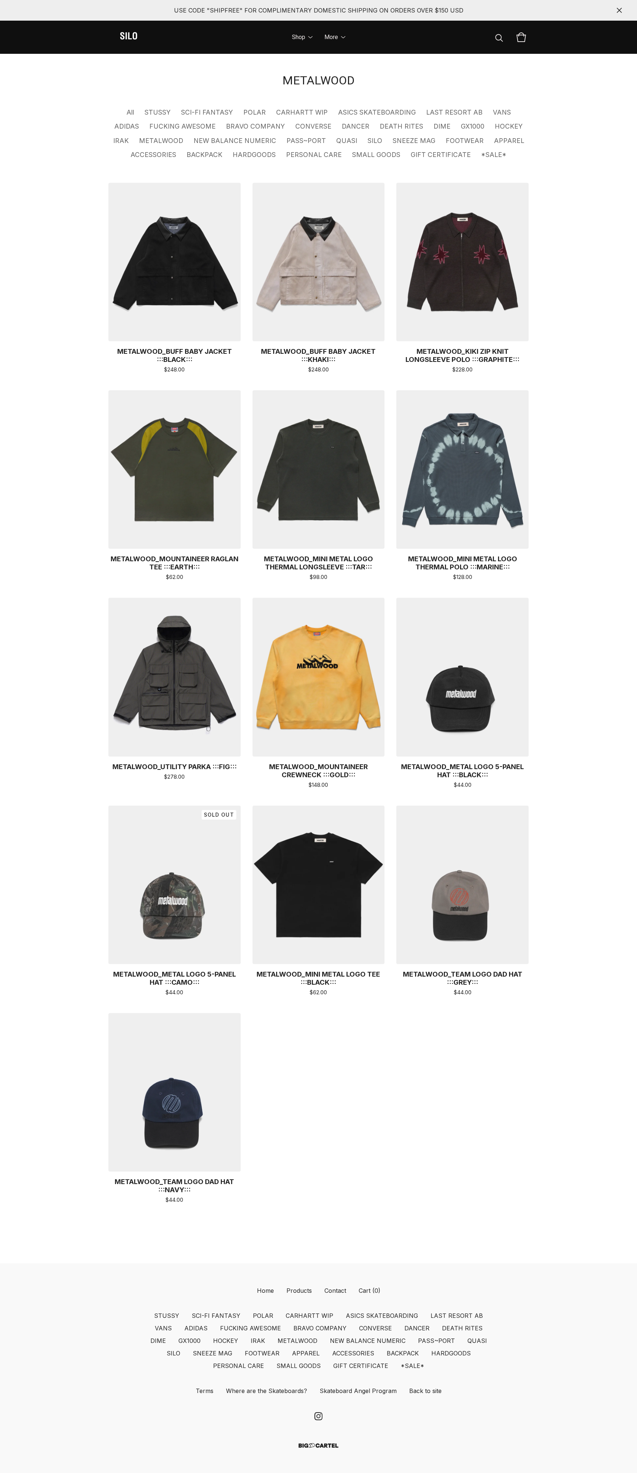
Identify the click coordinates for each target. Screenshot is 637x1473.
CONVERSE (313, 126)
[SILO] (128, 37)
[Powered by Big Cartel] (318, 1445)
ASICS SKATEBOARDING (377, 112)
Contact (335, 1290)
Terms (204, 1391)
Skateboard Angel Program (358, 1391)
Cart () (369, 1290)
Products (299, 1290)
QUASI (346, 140)
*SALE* (494, 154)
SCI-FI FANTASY (207, 112)
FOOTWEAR (465, 140)
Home (265, 1290)
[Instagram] (318, 1416)
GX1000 (472, 126)
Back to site (425, 1391)
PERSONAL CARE (314, 154)
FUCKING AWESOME (182, 126)
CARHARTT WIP (302, 112)
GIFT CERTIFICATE (441, 154)
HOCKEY (509, 126)
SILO (375, 140)
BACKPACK (204, 154)
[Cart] (521, 37)
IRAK (121, 140)
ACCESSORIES (153, 154)
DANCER (355, 126)
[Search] (499, 37)
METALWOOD (161, 140)
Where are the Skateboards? (266, 1391)
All (130, 112)
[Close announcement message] (619, 10)
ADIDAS (126, 126)
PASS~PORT (306, 140)
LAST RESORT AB (454, 112)
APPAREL (509, 140)
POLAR (254, 112)
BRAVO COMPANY (255, 126)
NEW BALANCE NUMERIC (235, 140)
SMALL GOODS (376, 154)
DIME (442, 126)
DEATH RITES (401, 126)
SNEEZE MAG (414, 140)
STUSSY (158, 112)
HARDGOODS (254, 154)
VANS (502, 112)
